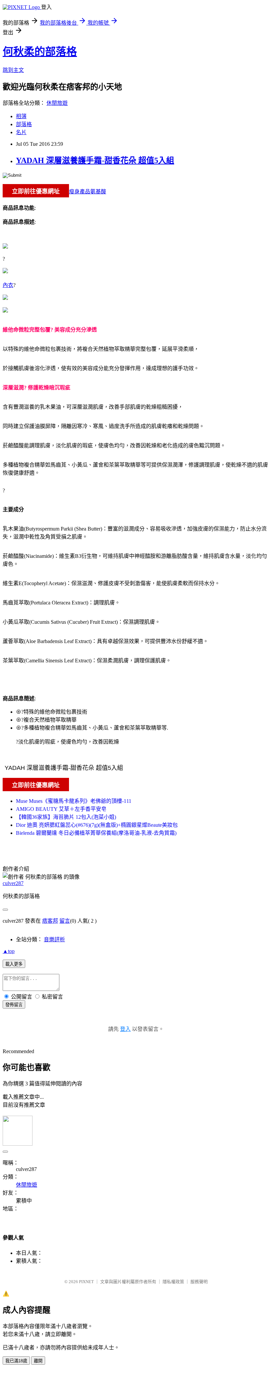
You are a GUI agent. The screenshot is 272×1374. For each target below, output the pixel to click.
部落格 (24, 124)
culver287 (13, 883)
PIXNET (86, 1281)
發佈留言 (14, 1004)
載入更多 (14, 964)
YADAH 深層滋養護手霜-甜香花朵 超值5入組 (95, 160)
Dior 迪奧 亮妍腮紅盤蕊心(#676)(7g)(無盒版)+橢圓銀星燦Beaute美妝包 (97, 825)
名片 (21, 132)
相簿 (21, 116)
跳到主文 (13, 70)
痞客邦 (50, 921)
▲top (9, 951)
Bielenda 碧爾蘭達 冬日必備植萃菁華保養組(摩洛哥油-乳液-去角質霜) (96, 833)
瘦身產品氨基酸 (87, 191)
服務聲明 (199, 1281)
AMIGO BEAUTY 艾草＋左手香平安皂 (61, 809)
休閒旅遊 (57, 103)
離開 (38, 1360)
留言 (64, 921)
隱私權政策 (173, 1281)
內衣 (8, 285)
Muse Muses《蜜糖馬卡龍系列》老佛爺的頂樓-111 (73, 801)
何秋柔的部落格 (40, 52)
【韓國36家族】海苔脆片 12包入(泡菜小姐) (66, 817)
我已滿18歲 (16, 1360)
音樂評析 (54, 939)
